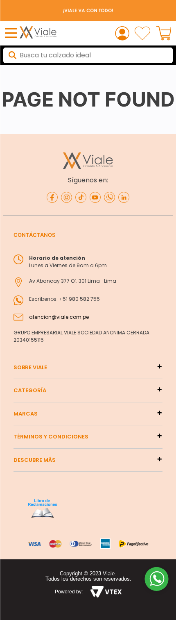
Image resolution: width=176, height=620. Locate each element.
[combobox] (88, 55)
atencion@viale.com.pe (59, 316)
